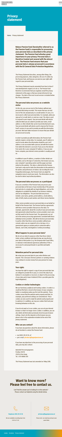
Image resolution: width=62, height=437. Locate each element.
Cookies (6, 433)
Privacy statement (19, 433)
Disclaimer (11, 433)
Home (9, 35)
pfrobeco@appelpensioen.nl (33, 337)
